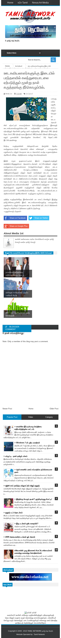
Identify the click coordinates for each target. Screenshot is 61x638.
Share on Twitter (41, 218)
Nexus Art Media (40, 2)
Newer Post (7, 409)
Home (10, 2)
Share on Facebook (18, 218)
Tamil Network (39, 634)
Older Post (54, 409)
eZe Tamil (23, 2)
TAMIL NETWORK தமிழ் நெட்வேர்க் (40, 631)
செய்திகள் (29, 94)
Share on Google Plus (19, 226)
